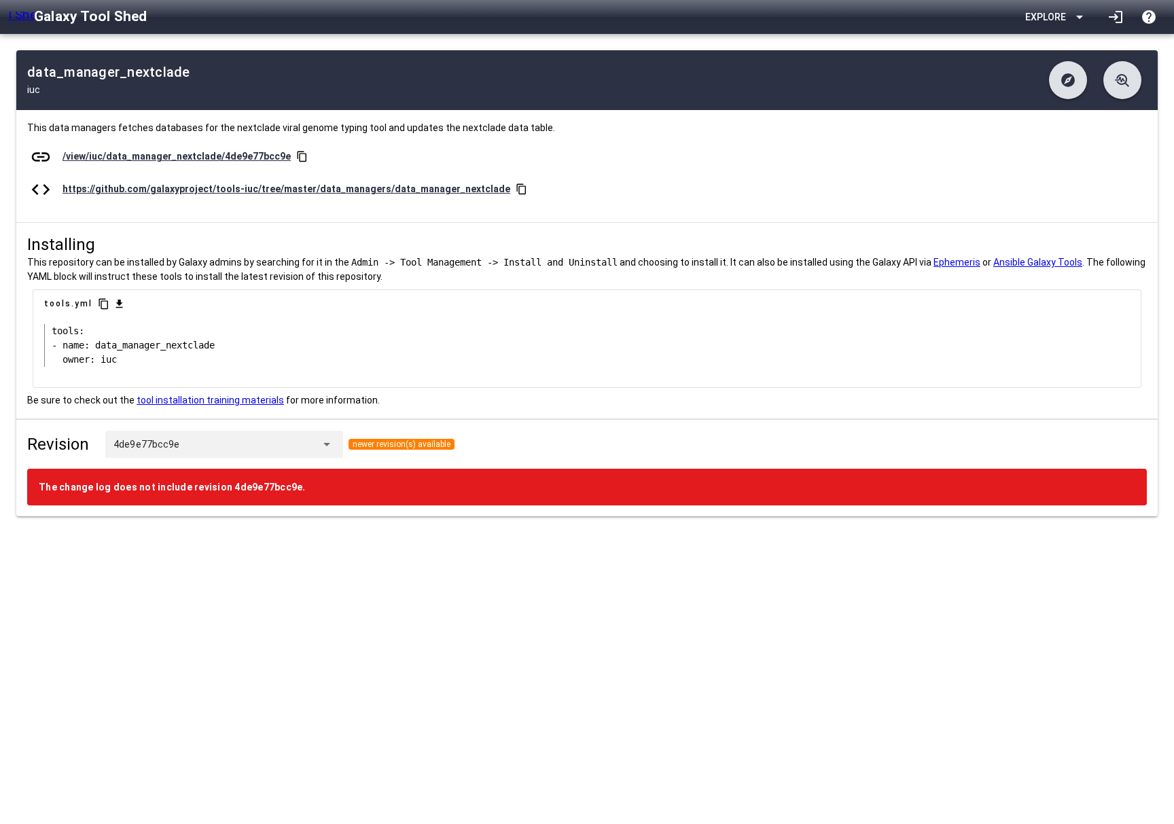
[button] (1068, 80)
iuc (33, 89)
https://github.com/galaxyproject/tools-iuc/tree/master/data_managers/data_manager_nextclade (286, 188)
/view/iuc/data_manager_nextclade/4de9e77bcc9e (177, 156)
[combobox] (247, 444)
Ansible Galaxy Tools (1037, 262)
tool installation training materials (210, 400)
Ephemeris (956, 262)
